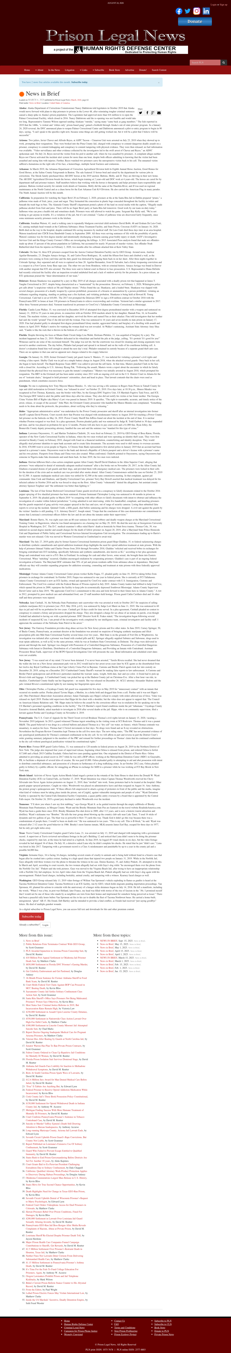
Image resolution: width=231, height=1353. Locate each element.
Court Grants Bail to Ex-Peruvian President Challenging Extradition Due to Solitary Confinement (53, 1166)
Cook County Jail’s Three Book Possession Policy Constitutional (56, 1096)
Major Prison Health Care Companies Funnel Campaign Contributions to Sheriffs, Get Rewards (52, 1244)
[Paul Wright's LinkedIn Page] (206, 9)
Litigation (69, 69)
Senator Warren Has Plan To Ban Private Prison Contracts (53, 1045)
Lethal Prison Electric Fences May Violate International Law (55, 1293)
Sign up (223, 4)
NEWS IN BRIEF (108, 940)
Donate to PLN (161, 1331)
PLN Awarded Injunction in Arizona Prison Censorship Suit (54, 950)
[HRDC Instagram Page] (197, 9)
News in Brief (35, 102)
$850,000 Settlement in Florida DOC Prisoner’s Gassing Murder (56, 964)
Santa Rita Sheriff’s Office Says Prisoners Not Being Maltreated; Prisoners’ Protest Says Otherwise (56, 1000)
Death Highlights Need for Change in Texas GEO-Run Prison (55, 1191)
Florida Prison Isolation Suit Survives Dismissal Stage (52, 1059)
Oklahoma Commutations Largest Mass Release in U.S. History (56, 1177)
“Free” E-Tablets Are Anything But (43, 1086)
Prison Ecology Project (125, 1334)
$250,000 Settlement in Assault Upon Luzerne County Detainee (56, 1011)
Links (84, 69)
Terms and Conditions (124, 1327)
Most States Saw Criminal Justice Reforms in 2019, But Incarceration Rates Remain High (52, 1006)
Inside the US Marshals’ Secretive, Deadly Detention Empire (55, 1299)
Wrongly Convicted (73, 1334)
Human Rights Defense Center (78, 1324)
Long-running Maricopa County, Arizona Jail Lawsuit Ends (54, 1130)
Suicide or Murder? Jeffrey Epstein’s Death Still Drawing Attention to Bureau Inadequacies (53, 1125)
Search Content (159, 69)
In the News (54, 69)
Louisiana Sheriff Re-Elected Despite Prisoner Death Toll (53, 1235)
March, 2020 (76, 99)
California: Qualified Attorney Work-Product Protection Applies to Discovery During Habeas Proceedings (56, 1172)
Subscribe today (79, 82)
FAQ (116, 1324)
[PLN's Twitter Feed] (187, 9)
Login (213, 4)
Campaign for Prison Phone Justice (80, 1331)
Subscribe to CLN (163, 1324)
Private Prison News (164, 1334)
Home (27, 69)
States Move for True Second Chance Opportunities (50, 1184)
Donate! (143, 69)
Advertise (129, 69)
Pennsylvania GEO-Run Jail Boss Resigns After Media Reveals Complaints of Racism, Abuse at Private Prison (56, 1227)
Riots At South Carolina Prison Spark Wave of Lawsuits (53, 1072)
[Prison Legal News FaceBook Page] (179, 9)
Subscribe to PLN (162, 1320)
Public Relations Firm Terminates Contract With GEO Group (55, 944)
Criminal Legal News (74, 1327)
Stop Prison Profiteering (125, 1331)
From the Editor (33, 1289)
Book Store (114, 69)
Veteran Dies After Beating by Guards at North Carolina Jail (55, 1038)
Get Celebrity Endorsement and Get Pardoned (48, 971)
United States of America (60, 102)
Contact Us (119, 1320)
